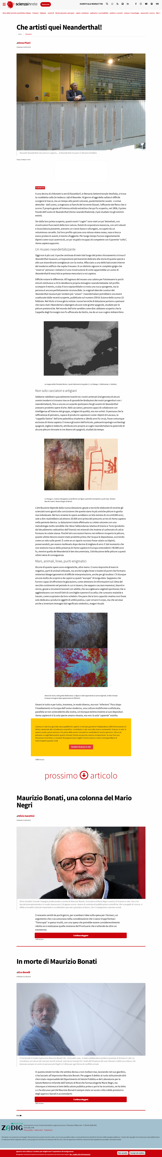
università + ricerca (148, 13)
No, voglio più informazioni (80, 1154)
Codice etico (38, 1130)
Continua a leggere (80, 935)
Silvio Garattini (26, 816)
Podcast (36, 13)
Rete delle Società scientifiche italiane (17, 13)
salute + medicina (82, 13)
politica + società (116, 13)
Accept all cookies (137, 1153)
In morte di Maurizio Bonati (57, 961)
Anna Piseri (24, 42)
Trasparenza (48, 1130)
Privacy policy (28, 1130)
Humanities (40, 188)
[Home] (23, 5)
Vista (20, 35)
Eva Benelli (24, 972)
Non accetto (122, 1153)
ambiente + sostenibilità (99, 13)
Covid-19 (51, 13)
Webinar (43, 13)
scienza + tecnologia (131, 13)
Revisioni (28, 34)
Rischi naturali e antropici (64, 13)
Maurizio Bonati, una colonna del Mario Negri (74, 801)
